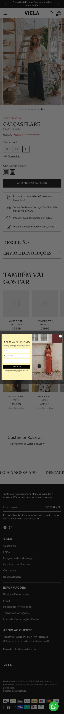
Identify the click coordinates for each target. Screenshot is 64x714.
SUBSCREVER (16, 367)
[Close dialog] (60, 336)
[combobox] (6, 356)
